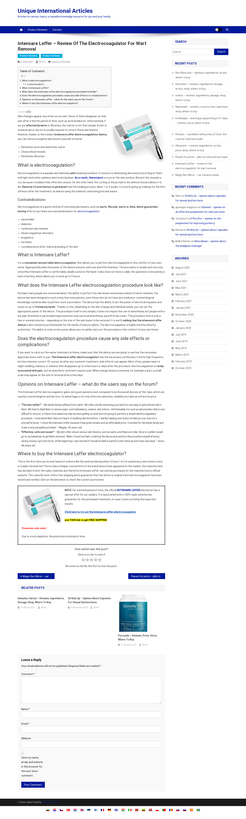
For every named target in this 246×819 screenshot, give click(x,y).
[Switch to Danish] (68, 809)
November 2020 (184, 314)
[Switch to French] (102, 809)
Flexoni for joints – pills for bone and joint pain (148, 576)
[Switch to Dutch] (75, 809)
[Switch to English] (82, 809)
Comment (28, 674)
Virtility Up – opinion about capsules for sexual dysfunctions (89, 600)
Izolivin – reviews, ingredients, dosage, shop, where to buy (200, 98)
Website (26, 738)
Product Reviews (37, 29)
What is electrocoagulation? (37, 80)
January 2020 (183, 328)
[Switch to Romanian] (170, 809)
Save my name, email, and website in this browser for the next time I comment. (32, 766)
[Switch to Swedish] (198, 809)
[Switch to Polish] (157, 809)
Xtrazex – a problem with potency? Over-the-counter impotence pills (201, 136)
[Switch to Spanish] (191, 809)
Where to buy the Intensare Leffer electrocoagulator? (50, 103)
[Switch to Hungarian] (123, 809)
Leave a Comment (61, 61)
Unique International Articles (55, 10)
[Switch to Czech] (61, 809)
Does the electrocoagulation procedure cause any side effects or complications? (65, 95)
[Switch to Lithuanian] (143, 809)
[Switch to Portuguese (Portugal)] (164, 809)
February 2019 (183, 361)
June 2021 (181, 281)
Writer (42, 61)
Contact (57, 29)
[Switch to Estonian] (88, 809)
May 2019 (181, 348)
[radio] (83, 560)
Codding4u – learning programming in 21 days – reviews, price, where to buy (201, 120)
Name (25, 709)
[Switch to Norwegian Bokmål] (150, 809)
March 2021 (182, 294)
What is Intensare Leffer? (35, 88)
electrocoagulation (88, 211)
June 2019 (181, 341)
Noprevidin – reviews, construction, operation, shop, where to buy (201, 109)
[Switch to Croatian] (54, 809)
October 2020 (183, 321)
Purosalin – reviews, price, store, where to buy (137, 637)
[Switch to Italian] (129, 809)
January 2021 (183, 307)
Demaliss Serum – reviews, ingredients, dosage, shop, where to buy (41, 600)
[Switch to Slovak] (177, 809)
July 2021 (180, 274)
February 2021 (183, 301)
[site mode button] (218, 30)
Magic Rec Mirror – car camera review (39, 576)
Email (25, 723)
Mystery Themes (50, 802)
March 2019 (182, 354)
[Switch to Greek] (116, 809)
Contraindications (35, 84)
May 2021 (181, 287)
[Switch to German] (109, 809)
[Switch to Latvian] (136, 809)
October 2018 (183, 368)
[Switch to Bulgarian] (47, 809)
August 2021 (182, 267)
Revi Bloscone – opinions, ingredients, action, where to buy (201, 75)
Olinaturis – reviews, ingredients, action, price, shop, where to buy (198, 148)
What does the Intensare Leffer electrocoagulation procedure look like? (59, 91)
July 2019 (180, 334)
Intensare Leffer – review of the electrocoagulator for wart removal (195, 166)
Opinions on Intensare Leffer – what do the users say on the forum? (57, 99)
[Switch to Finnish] (95, 809)
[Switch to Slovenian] (184, 809)
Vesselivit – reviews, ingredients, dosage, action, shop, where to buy (199, 86)
